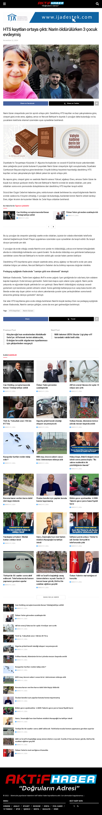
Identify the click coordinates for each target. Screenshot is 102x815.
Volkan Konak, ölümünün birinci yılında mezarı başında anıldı (41, 656)
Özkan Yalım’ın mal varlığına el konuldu (31, 750)
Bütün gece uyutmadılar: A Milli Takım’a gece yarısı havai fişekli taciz (84, 501)
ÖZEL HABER (58, 806)
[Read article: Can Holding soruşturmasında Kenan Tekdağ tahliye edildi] (9, 215)
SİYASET (26, 806)
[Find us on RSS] (78, 806)
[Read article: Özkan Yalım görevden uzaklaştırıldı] (59, 215)
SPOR (18, 809)
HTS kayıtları (14, 311)
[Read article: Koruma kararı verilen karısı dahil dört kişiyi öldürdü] (18, 485)
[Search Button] (97, 4)
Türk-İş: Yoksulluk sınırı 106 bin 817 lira (31, 636)
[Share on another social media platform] (97, 103)
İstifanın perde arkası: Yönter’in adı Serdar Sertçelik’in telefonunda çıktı (84, 540)
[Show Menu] (4, 4)
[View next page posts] (53, 227)
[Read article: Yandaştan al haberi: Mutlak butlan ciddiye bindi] (18, 523)
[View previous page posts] (49, 227)
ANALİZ (16, 806)
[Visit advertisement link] (51, 19)
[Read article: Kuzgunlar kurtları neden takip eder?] (18, 443)
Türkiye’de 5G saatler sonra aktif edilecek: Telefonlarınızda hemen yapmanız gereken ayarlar (18, 578)
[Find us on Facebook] (70, 806)
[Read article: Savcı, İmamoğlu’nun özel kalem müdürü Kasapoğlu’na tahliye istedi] (51, 523)
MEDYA (36, 809)
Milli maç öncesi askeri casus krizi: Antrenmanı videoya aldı (40, 677)
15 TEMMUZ (7, 809)
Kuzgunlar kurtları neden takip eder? (30, 667)
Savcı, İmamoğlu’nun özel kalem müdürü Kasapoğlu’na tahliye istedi (50, 540)
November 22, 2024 (10, 40)
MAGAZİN (46, 809)
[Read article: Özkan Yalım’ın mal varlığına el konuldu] (85, 562)
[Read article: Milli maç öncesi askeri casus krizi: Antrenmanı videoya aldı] (51, 443)
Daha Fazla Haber (51, 597)
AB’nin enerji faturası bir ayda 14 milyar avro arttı (36, 626)
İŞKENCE (27, 809)
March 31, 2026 (23, 218)
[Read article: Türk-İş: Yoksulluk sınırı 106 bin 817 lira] (18, 407)
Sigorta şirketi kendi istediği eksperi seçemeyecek (36, 646)
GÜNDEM (6, 806)
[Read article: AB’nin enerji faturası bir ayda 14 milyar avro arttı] (85, 371)
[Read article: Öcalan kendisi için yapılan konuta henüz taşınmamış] (51, 485)
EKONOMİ (37, 806)
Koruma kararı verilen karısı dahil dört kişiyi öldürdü (37, 687)
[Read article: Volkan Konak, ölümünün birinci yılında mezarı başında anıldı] (85, 407)
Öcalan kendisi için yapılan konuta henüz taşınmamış (37, 698)
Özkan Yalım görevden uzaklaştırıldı (82, 212)
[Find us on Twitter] (74, 806)
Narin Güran (28, 311)
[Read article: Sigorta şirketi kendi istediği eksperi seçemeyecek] (51, 407)
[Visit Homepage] (51, 4)
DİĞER (56, 809)
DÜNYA (46, 806)
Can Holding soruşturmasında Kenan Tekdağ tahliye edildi (39, 605)
